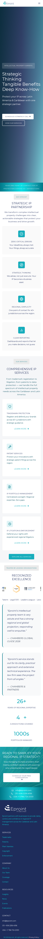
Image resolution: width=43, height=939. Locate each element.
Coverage (6, 877)
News (4, 899)
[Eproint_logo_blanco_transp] (15, 809)
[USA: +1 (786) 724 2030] (12, 797)
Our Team (6, 873)
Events (5, 904)
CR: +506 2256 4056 (23, 793)
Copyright (6, 851)
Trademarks (6, 837)
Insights (5, 894)
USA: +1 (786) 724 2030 (23, 797)
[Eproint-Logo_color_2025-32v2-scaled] (8, 3)
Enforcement (7, 856)
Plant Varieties (7, 847)
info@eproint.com (23, 790)
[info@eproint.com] (14, 790)
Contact (5, 882)
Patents (5, 842)
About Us (5, 868)
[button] (39, 3)
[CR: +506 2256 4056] (13, 793)
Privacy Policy (34, 937)
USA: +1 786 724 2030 (10, 930)
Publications (7, 908)
